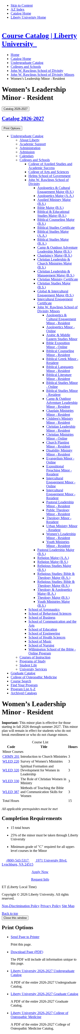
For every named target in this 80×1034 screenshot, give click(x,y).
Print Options (12, 128)
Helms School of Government (49, 176)
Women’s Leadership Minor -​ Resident (61, 536)
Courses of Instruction (35, 657)
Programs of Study (33, 661)
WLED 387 (10, 792)
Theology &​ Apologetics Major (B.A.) (54, 591)
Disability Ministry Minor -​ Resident (59, 452)
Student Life (28, 665)
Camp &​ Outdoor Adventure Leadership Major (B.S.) (57, 249)
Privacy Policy (50, 906)
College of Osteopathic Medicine (34, 677)
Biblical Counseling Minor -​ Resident (60, 353)
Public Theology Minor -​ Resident (58, 512)
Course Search (21, 681)
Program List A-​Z (23, 689)
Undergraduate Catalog (27, 63)
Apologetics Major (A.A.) (55, 196)
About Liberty (30, 140)
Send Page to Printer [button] (25, 937)
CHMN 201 (11, 756)
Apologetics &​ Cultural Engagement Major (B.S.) (55, 190)
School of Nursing (41, 645)
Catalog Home (21, 13)
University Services (33, 669)
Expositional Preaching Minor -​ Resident (59, 470)
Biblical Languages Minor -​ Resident (59, 369)
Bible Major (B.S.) (50, 208)
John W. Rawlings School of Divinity (37, 70)
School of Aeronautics (44, 609)
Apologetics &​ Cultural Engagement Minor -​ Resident (61, 319)
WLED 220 (10, 761)
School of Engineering (44, 633)
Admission (27, 152)
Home (15, 55)
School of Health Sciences (46, 637)
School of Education (42, 629)
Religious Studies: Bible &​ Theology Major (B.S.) (56, 584)
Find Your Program (24, 685)
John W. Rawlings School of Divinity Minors (42, 74)
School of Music (40, 641)
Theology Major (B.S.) (53, 597)
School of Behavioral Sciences (49, 613)
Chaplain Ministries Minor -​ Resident (60, 412)
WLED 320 (10, 770)
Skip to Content (22, 5)
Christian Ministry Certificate (57, 279)
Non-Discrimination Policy (21, 906)
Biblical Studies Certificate (56, 227)
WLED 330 (10, 781)
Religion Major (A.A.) (53, 558)
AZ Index (17, 9)
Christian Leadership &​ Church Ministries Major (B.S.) (54, 263)
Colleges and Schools (26, 67)
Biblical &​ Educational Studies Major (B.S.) (53, 213)
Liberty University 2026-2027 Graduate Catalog (44, 994)
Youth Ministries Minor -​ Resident (58, 544)
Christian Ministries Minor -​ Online (60, 436)
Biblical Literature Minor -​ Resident (59, 377)
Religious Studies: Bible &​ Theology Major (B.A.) (56, 576)
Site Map (68, 906)
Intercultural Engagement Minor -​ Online (60, 482)
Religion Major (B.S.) (52, 562)
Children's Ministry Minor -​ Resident (59, 420)
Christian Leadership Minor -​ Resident (60, 428)
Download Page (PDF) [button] (27, 952)
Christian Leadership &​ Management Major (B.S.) (55, 273)
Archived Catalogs (24, 693)
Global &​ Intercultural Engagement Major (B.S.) (55, 293)
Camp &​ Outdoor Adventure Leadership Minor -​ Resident (62, 402)
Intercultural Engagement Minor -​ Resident (60, 494)
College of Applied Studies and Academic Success (50, 166)
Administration (30, 148)
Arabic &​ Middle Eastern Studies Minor (61, 337)
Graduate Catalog (23, 673)
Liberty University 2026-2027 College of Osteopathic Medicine (39, 1015)
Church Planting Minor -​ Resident (58, 444)
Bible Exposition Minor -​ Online (58, 345)
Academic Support (33, 144)
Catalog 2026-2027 (23, 118)
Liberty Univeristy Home (28, 17)
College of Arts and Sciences (48, 172)
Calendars (27, 156)
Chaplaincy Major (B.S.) (54, 255)
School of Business (41, 617)
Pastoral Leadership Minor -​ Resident (60, 504)
